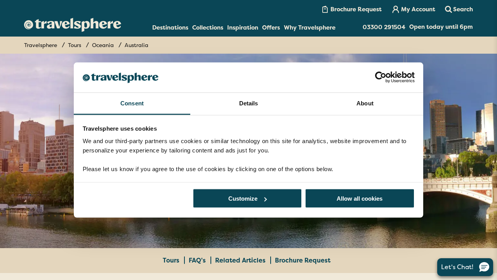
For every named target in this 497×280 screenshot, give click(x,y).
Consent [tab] (132, 103)
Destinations (170, 28)
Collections (207, 28)
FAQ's (198, 260)
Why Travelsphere (309, 28)
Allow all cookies (359, 198)
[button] (459, 9)
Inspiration (242, 28)
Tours (172, 260)
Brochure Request (302, 260)
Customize (242, 198)
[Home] (72, 25)
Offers (271, 28)
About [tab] (365, 103)
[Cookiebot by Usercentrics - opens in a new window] (381, 77)
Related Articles (241, 260)
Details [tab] (248, 103)
